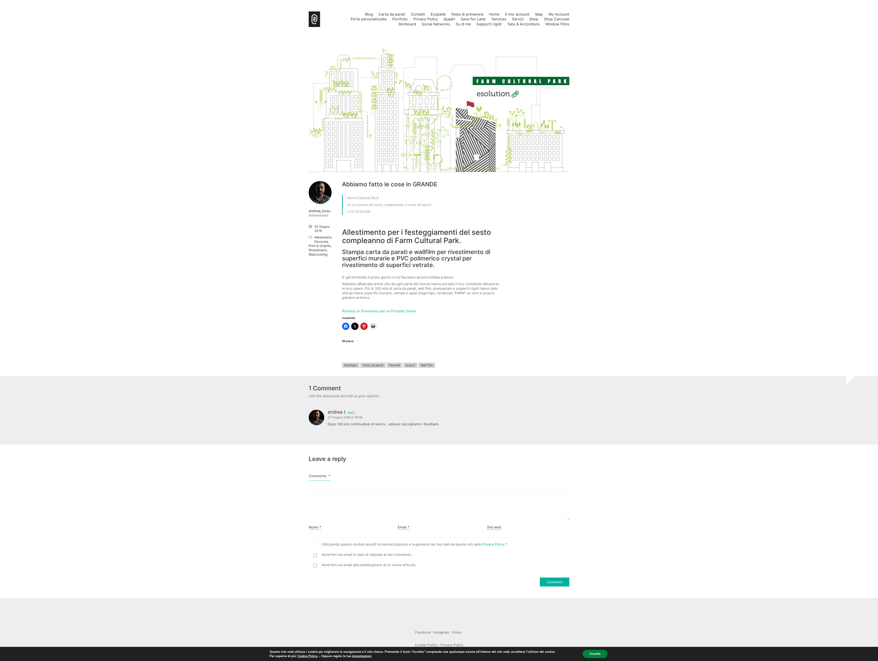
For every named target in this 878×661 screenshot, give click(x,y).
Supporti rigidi (488, 24)
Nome (315, 527)
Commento (319, 476)
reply (351, 412)
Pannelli (394, 365)
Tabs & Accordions (523, 24)
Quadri (449, 19)
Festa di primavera (467, 14)
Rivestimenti (318, 250)
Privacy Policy (425, 19)
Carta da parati (392, 14)
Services (499, 19)
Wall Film (427, 365)
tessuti (410, 365)
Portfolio (400, 19)
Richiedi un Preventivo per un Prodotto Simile (379, 311)
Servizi (518, 19)
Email (404, 527)
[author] (320, 192)
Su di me (463, 24)
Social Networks (436, 24)
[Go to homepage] (314, 19)
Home (494, 14)
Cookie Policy (426, 645)
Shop (533, 19)
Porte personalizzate (369, 19)
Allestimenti (322, 237)
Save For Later (473, 19)
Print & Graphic (320, 246)
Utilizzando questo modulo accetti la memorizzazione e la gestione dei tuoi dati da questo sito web (414, 544)
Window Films (557, 24)
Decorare (321, 242)
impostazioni (362, 656)
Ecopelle (438, 14)
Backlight (350, 365)
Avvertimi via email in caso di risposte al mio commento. (367, 554)
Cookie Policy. (307, 656)
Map (539, 14)
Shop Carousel (556, 19)
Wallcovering (318, 254)
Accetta (595, 654)
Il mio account (517, 14)
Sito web (494, 527)
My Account (559, 14)
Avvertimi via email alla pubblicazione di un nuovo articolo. (369, 565)
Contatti (418, 14)
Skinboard (407, 24)
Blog (369, 14)
